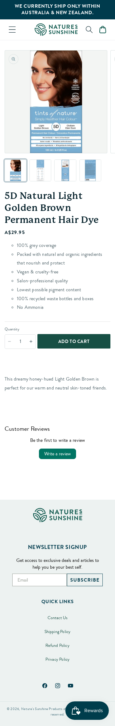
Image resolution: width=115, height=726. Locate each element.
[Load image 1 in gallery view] (15, 170)
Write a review (57, 453)
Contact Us (58, 618)
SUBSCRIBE (84, 579)
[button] (12, 29)
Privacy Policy (57, 659)
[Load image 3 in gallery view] (65, 170)
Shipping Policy (57, 632)
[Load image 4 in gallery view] (90, 170)
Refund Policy (57, 646)
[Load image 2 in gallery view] (40, 170)
